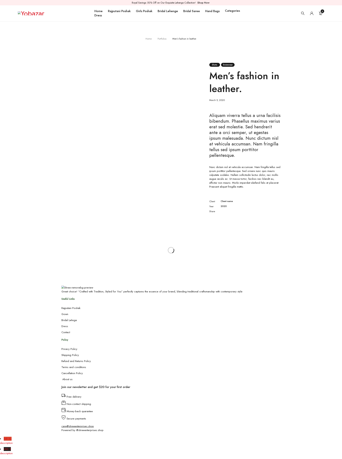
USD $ (6, 451)
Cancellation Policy (72, 373)
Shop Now (203, 2)
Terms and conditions (73, 367)
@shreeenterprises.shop (89, 430)
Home (149, 38)
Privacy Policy (69, 349)
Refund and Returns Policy (76, 361)
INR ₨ (6, 441)
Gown (64, 314)
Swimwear (228, 64)
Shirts (214, 64)
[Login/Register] (311, 13)
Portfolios (162, 38)
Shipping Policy (70, 355)
